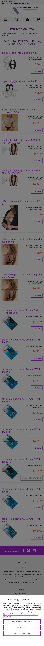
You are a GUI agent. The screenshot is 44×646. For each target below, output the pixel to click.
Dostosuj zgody (22, 628)
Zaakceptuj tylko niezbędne (22, 622)
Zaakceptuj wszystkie (22, 633)
